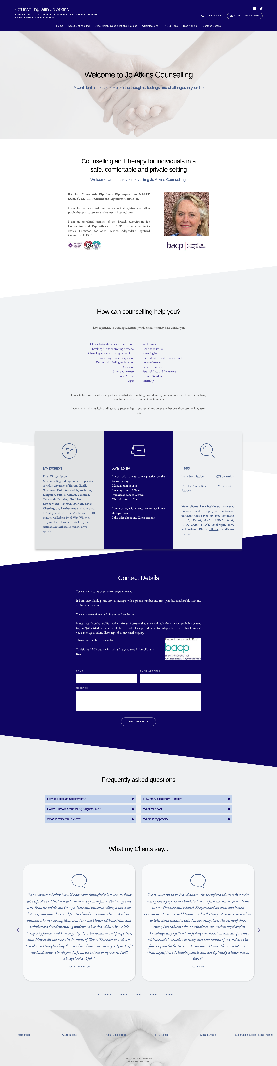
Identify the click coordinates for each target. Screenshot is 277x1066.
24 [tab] (172, 994)
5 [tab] (111, 994)
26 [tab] (178, 994)
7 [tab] (117, 994)
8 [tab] (121, 994)
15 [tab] (143, 994)
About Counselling (116, 1035)
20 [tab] (159, 994)
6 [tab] (114, 994)
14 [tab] (140, 994)
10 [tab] (127, 994)
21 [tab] (162, 994)
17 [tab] (150, 994)
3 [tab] (105, 994)
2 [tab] (101, 994)
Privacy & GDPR (144, 1059)
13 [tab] (137, 994)
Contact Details (208, 1035)
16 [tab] (146, 994)
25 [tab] (175, 994)
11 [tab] (130, 994)
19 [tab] (156, 994)
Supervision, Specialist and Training (254, 1035)
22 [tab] (166, 994)
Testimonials (23, 1035)
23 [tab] (169, 994)
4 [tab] (108, 994)
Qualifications (69, 1035)
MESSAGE (82, 688)
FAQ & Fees (161, 1035)
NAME (79, 671)
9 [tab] (124, 994)
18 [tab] (153, 994)
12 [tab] (133, 994)
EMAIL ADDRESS (150, 671)
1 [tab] (98, 994)
